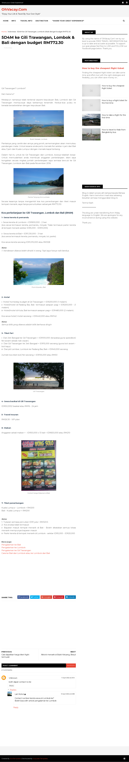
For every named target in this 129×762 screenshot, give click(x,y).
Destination (42, 21)
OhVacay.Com (14, 9)
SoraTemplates (15, 758)
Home (5, 21)
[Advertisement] (39, 66)
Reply (11, 685)
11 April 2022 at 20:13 (67, 678)
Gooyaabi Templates (40, 758)
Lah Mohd (19, 694)
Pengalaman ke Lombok (13, 547)
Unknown (13, 678)
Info (13, 21)
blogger (71, 665)
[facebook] (123, 2)
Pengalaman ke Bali (11, 544)
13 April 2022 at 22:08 (67, 694)
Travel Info (26, 21)
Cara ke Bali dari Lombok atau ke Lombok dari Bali (26, 553)
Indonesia (12, 32)
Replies (13, 690)
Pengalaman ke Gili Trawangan (16, 550)
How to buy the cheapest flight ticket (103, 68)
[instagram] (126, 2)
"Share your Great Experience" (12, 3)
